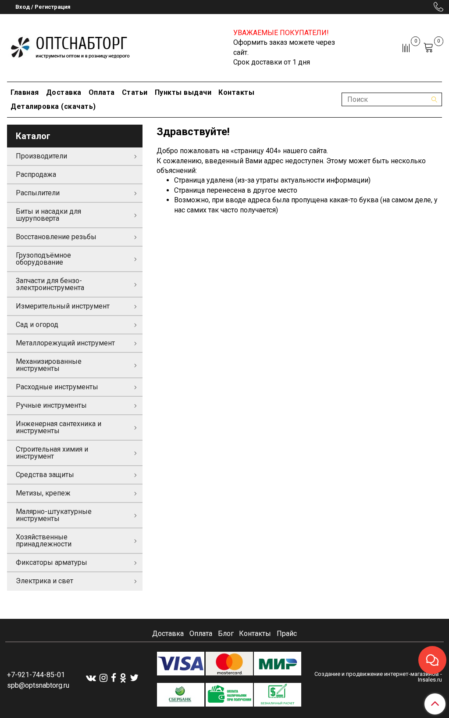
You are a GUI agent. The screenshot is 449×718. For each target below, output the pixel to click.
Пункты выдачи (183, 92)
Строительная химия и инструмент (52, 452)
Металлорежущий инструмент (65, 343)
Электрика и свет (44, 581)
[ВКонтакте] (91, 678)
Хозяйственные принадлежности (43, 540)
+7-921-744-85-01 (36, 675)
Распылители (38, 193)
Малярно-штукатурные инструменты (54, 515)
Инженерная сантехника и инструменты (58, 427)
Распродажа (36, 174)
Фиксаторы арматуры (51, 562)
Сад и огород (37, 324)
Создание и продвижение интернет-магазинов (376, 674)
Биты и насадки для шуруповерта (48, 215)
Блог (226, 633)
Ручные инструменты (51, 405)
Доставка (64, 92)
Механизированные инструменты (49, 365)
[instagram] (103, 678)
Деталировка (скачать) (53, 106)
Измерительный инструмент (63, 306)
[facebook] (113, 678)
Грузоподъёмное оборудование (43, 258)
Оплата (102, 92)
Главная (25, 92)
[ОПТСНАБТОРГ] (70, 46)
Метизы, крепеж (43, 493)
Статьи (135, 92)
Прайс (287, 633)
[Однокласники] (123, 678)
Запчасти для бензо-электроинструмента (50, 284)
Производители (41, 156)
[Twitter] (134, 678)
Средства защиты (45, 474)
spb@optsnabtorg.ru (38, 685)
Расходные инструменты (57, 387)
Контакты (236, 92)
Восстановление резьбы (56, 237)
